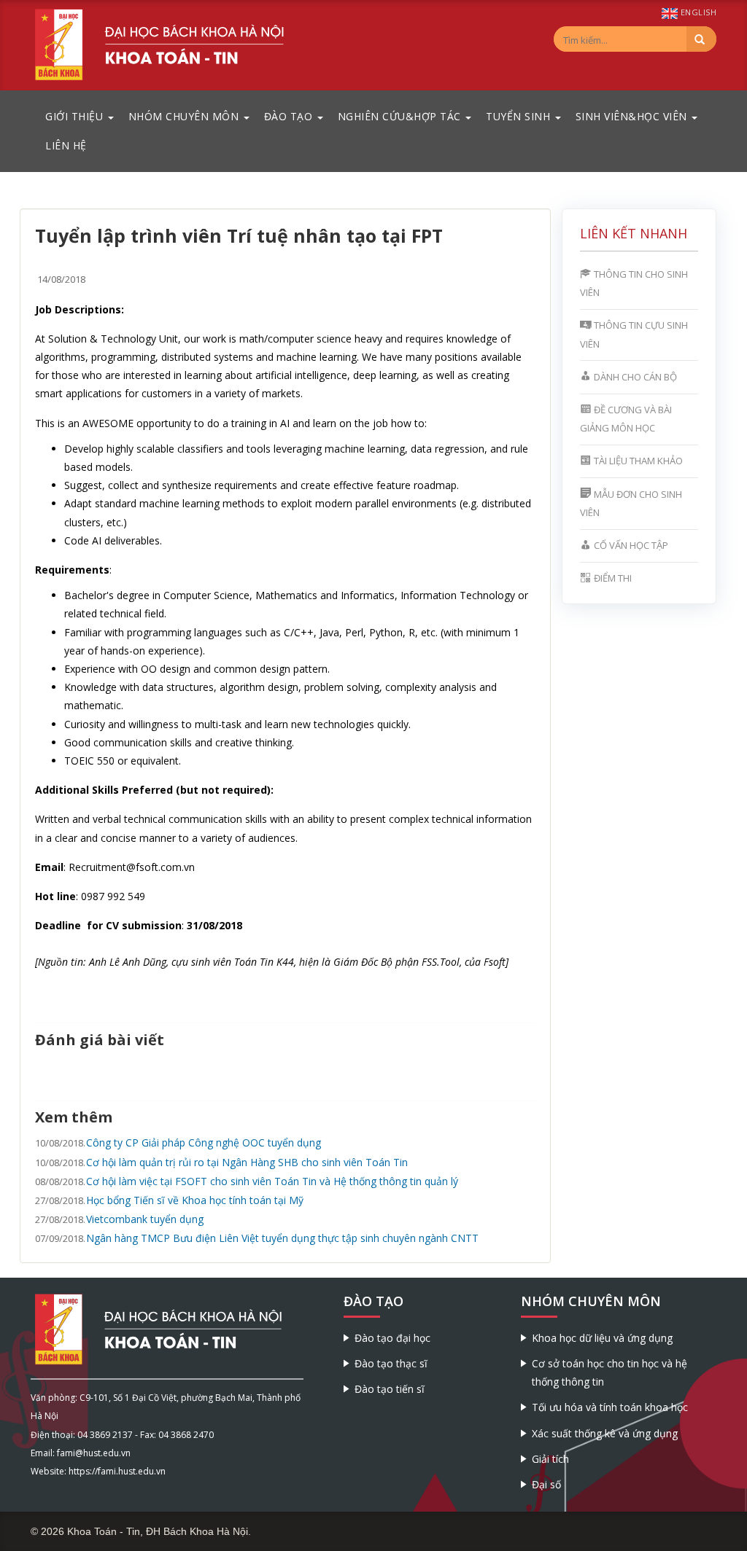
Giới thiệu (76, 116)
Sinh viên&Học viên (633, 116)
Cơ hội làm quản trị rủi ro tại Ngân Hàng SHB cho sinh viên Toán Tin (247, 1162)
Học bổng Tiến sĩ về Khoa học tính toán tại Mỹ (194, 1200)
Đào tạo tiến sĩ (390, 1389)
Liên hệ (66, 145)
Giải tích (550, 1459)
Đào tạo (290, 116)
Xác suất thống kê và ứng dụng (605, 1433)
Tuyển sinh (520, 116)
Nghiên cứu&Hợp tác (401, 116)
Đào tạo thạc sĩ (391, 1363)
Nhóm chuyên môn (185, 116)
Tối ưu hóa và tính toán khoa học (610, 1407)
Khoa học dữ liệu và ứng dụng (602, 1338)
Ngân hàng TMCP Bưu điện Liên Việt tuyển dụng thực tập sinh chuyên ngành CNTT (282, 1238)
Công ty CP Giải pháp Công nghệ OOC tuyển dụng (203, 1142)
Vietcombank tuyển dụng (145, 1219)
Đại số (546, 1484)
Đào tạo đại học (392, 1338)
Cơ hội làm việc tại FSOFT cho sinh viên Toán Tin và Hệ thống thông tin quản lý (272, 1181)
